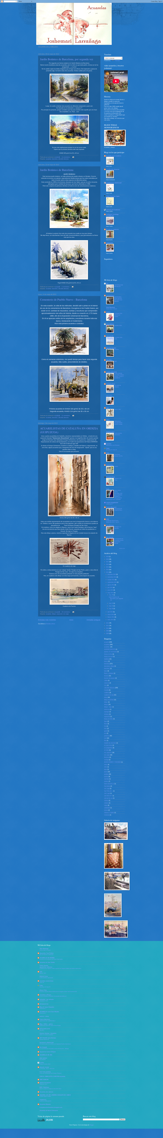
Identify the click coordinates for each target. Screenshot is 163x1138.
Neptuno (116, 349)
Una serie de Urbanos (117, 386)
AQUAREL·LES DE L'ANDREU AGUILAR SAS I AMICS (55, 1095)
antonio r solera (44, 1016)
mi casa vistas (108, 745)
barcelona (54, 159)
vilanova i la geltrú (109, 812)
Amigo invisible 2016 (45, 1064)
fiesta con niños (108, 719)
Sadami (108, 312)
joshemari (106, 735)
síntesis (106, 803)
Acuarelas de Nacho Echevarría (49, 1110)
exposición (60, 614)
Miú (107, 283)
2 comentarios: (66, 286)
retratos (106, 781)
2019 (107, 556)
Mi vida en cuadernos (112, 229)
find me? (42, 1030)
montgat (106, 759)
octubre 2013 (111, 579)
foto (105, 726)
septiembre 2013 (112, 582)
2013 (107, 572)
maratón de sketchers (110, 743)
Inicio (71, 620)
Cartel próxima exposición (118, 434)
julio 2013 (110, 587)
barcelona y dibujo (109, 666)
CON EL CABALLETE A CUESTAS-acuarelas (52, 1076)
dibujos (54, 614)
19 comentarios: (66, 612)
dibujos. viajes (108, 707)
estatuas (106, 714)
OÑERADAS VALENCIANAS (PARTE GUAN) (118, 423)
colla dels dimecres (63, 159)
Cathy (107, 448)
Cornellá (106, 690)
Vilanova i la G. (43, 1084)
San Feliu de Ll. (108, 791)
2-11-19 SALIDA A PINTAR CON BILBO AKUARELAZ (53, 996)
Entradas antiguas (93, 620)
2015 (107, 567)
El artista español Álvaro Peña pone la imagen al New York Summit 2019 (58, 991)
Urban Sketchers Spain (113, 196)
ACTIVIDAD (43, 1059)
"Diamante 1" (43, 1008)
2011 (107, 625)
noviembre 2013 (112, 577)
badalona (106, 659)
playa (105, 769)
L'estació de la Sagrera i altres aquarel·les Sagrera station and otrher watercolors (60, 968)
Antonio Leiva (110, 431)
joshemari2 (109, 243)
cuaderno (106, 692)
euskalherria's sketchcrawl (113, 183)
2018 (107, 559)
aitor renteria (43, 1058)
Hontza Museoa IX (44, 1039)
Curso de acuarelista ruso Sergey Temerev (51, 1073)
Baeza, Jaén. (117, 409)
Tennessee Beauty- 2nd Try (118, 455)
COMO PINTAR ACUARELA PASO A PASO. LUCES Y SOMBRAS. (119, 376)
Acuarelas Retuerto (45, 1104)
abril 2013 (110, 612)
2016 (107, 564)
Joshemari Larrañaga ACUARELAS (112, 215)
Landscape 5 (109, 504)
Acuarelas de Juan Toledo (47, 962)
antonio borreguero (45, 1082)
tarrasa (106, 810)
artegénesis (43, 1099)
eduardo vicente (44, 1067)
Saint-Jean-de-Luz (109, 783)
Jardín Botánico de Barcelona (56, 170)
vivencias (106, 815)
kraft (105, 738)
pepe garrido (110, 336)
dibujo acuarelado (109, 699)
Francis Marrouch (111, 507)
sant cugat (107, 793)
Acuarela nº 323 (44, 1001)
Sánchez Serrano (111, 348)
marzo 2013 (111, 614)
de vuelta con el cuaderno (113, 156)
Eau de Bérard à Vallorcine (46, 954)
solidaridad (107, 807)
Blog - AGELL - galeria (46, 1024)
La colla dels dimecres (112, 169)
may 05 (111, 608)
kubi (107, 408)
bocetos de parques (109, 678)
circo (105, 685)
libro (105, 740)
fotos (105, 728)
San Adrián (107, 786)
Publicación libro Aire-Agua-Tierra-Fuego (50, 1025)
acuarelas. (107, 647)
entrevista (107, 709)
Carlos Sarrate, (46, 966)
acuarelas (48, 159)
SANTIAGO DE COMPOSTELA (118, 509)
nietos (105, 764)
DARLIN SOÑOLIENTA (45, 1101)
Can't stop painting (45, 1072)
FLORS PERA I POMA (45, 1096)
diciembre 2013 (112, 574)
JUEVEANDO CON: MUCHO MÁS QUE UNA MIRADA (118, 299)
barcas (106, 661)
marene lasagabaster (112, 502)
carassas (106, 683)
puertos (106, 776)
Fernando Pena (110, 384)
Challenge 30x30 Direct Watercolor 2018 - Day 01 (112, 521)
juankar (42, 1062)
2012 (107, 623)
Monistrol (106, 757)
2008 (107, 633)
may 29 (111, 595)
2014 (107, 569)
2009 (107, 631)
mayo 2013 (111, 592)
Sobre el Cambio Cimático (46, 1034)
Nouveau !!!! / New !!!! (111, 450)
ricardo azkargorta (111, 372)
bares (105, 671)
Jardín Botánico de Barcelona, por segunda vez (66, 59)
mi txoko (106, 750)
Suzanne (108, 443)
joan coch (109, 396)
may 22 (111, 603)
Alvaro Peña (43, 990)
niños (105, 767)
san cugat (107, 788)
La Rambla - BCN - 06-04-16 (47, 1068)
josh (105, 733)
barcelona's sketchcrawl (47, 1042)
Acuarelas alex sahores (46, 1092)
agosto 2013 (111, 585)
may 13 (111, 606)
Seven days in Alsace (111, 309)
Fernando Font (110, 477)
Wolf (115, 361)
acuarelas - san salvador (47, 999)
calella (106, 680)
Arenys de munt (108, 656)
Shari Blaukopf (110, 307)
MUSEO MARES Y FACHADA (112, 762)
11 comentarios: (66, 157)
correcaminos (110, 295)
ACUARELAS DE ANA (46, 1055)
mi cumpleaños (108, 747)
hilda (107, 453)
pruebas (106, 774)
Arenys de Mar (108, 654)
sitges (105, 805)
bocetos (106, 675)
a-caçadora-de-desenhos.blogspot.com (51, 1107)
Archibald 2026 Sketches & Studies (118, 315)
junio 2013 (110, 590)
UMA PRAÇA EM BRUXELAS (118, 285)
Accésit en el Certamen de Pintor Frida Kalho (51, 959)
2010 (107, 628)
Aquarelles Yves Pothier (47, 953)
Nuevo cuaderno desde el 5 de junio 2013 (50, 1088)
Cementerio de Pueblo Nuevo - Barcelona (63, 299)
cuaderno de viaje (109, 695)
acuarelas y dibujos (45, 995)
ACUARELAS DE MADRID (47, 958)
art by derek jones (45, 1028)
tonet (107, 489)
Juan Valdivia (110, 324)
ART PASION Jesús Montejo (48, 1038)
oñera (107, 420)
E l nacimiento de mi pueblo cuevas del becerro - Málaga (118, 541)
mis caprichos (108, 752)
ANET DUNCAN (44, 1079)
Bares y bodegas (108, 673)
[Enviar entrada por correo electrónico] (73, 157)
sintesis (106, 800)
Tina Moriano (110, 525)
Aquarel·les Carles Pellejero (48, 1052)
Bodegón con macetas (117, 527)
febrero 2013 (111, 617)
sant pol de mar (108, 798)
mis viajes (66, 614)
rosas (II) (42, 982)
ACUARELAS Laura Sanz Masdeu (49, 1011)
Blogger (92, 1125)
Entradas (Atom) (50, 623)
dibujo (105, 697)
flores (105, 723)
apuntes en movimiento (110, 651)
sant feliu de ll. (108, 795)
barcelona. (107, 668)
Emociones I (43, 1013)
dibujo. (106, 702)
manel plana (109, 465)
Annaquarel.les (44, 1004)
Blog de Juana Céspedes (47, 1007)
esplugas (106, 711)
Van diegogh (109, 537)
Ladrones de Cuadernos (113, 209)
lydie (107, 519)
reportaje (106, 779)
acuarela (106, 642)
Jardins (116, 466)
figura (105, 721)
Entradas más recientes (47, 620)
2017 (107, 561)
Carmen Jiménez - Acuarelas (48, 1033)
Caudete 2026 (118, 325)
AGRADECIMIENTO (109, 649)
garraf (105, 731)
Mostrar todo (122, 548)
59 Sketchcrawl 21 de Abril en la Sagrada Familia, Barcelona (55, 1044)
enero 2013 (111, 619)
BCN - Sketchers (44, 1087)
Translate (117, 60)
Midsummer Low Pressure (113, 445)
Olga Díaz (109, 360)
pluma (105, 771)
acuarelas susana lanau (46, 981)
